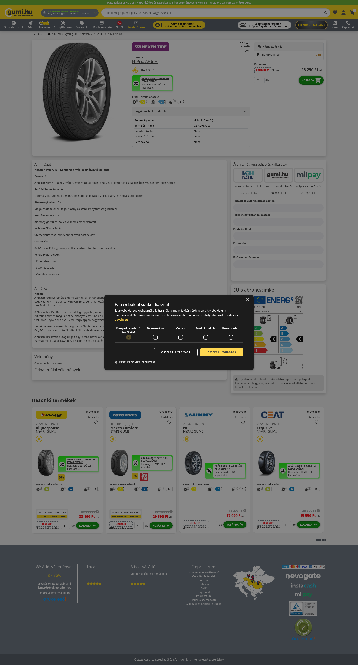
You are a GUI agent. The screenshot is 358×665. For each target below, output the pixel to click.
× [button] (247, 299)
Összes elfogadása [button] (221, 352)
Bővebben (121, 319)
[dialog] (179, 332)
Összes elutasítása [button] (175, 352)
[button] (135, 362)
